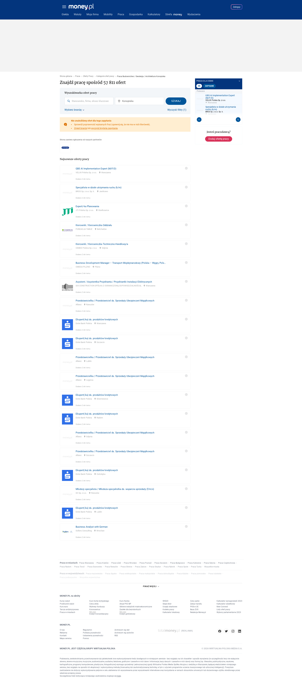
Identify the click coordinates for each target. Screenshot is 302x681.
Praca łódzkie (182, 574)
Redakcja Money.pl (198, 612)
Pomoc (86, 638)
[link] (125, 173)
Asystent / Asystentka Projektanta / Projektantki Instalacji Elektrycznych (114, 281)
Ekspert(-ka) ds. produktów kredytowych (97, 319)
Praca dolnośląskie (166, 574)
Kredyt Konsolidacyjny (98, 614)
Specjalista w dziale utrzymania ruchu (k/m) (98, 187)
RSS (116, 635)
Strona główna (66, 76)
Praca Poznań (146, 563)
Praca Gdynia (209, 563)
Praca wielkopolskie (127, 574)
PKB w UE (194, 607)
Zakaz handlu (196, 604)
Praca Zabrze (140, 567)
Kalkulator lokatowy (171, 612)
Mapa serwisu (66, 638)
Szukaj (176, 100)
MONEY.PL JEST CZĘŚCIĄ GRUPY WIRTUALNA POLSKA (87, 648)
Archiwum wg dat (122, 630)
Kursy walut (65, 601)
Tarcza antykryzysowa (69, 609)
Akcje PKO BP (125, 604)
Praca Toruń (79, 567)
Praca (77, 76)
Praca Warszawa (86, 563)
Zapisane (209, 86)
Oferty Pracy (88, 76)
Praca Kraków (103, 563)
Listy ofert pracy (223, 609)
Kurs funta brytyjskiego (99, 601)
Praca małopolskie (147, 574)
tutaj (119, 676)
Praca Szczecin (160, 563)
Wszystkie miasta (211, 567)
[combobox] (88, 101)
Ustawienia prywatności (93, 635)
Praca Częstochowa (226, 563)
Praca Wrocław (130, 563)
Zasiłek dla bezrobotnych (130, 609)
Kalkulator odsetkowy (226, 604)
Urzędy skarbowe (170, 607)
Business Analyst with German (92, 526)
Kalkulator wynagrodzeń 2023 (229, 601)
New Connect (222, 607)
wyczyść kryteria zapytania (104, 128)
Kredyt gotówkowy (127, 614)
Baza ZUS (194, 609)
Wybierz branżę (72, 109)
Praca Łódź (116, 563)
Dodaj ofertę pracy (218, 138)
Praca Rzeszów (111, 567)
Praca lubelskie (214, 574)
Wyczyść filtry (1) (176, 109)
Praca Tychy (196, 567)
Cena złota (93, 604)
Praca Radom (65, 567)
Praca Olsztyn (155, 567)
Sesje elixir (167, 604)
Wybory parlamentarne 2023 (229, 612)
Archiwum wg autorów (124, 633)
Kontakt (63, 635)
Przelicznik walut (67, 604)
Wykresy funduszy (97, 607)
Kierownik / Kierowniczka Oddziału (94, 225)
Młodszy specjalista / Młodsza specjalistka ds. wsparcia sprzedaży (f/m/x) (115, 489)
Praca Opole (183, 567)
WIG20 (165, 601)
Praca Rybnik (169, 567)
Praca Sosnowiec (94, 567)
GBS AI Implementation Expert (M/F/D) (96, 168)
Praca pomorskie (198, 574)
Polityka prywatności (92, 633)
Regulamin (87, 630)
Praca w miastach (67, 612)
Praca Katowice (194, 563)
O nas (62, 630)
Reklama (63, 633)
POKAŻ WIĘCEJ (150, 586)
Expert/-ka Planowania (87, 206)
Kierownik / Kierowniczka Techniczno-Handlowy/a (102, 244)
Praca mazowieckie (94, 574)
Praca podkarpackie (68, 577)
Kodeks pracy (168, 609)
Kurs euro (64, 607)
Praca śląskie (111, 574)
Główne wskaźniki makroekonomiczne (136, 607)
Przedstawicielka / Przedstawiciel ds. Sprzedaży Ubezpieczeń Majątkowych (115, 300)
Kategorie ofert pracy (105, 76)
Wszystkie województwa (90, 577)
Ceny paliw (194, 601)
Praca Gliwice (126, 567)
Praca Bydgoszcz (177, 563)
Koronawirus (94, 609)
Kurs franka (124, 601)
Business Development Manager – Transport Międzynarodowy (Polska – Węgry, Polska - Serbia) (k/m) (121, 263)
